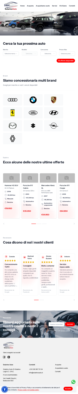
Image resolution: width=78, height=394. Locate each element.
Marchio (5, 49)
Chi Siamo (63, 6)
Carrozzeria (44, 49)
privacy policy (65, 330)
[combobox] (11, 54)
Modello (24, 49)
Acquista (30, 6)
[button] (4, 389)
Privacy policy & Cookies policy (28, 390)
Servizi (54, 6)
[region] (39, 198)
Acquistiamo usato (43, 6)
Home (22, 6)
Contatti (72, 6)
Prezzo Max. (63, 49)
